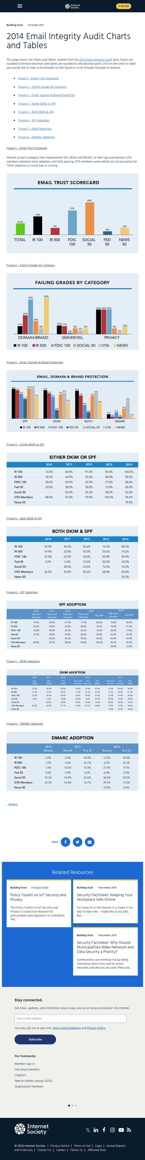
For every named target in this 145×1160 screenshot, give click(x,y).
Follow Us (76, 1150)
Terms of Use (82, 1146)
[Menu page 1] (69, 1106)
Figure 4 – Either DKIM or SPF (37, 103)
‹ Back (54, 842)
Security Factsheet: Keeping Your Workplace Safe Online (105, 897)
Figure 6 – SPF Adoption (33, 120)
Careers (61, 1150)
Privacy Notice (60, 1146)
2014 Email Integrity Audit (95, 59)
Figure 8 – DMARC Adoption (36, 137)
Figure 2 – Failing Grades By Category (42, 87)
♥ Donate (124, 6)
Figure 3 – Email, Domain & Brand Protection (46, 95)
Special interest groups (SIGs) (33, 1081)
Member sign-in (25, 1064)
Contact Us (44, 1150)
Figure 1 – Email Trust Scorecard (38, 78)
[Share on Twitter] (77, 842)
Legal (98, 1146)
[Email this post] (89, 842)
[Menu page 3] (76, 1106)
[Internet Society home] (72, 6)
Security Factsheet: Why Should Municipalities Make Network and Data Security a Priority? (105, 947)
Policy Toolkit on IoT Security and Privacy (38, 897)
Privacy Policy (96, 1028)
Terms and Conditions (66, 1028)
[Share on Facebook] (65, 842)
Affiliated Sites (97, 1150)
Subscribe (35, 1039)
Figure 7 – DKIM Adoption (34, 129)
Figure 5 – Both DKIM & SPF (36, 112)
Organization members (29, 1086)
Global (12, 804)
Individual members (27, 1069)
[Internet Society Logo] (32, 1129)
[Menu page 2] (72, 1106)
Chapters (20, 1075)
